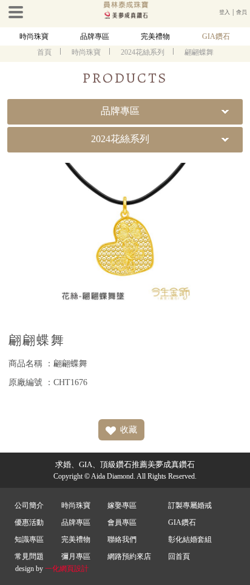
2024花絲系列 (142, 52)
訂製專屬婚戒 (190, 505)
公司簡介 (29, 505)
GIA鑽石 (216, 36)
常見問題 (29, 556)
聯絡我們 (122, 539)
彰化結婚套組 (190, 539)
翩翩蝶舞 (199, 52)
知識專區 (29, 539)
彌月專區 (75, 556)
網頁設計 (74, 568)
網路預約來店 (129, 556)
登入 (224, 12)
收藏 (128, 429)
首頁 (44, 52)
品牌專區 (94, 36)
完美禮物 (155, 36)
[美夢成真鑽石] (125, 16)
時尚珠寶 (34, 36)
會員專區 (122, 522)
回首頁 (179, 556)
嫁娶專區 (122, 505)
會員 (241, 12)
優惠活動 (29, 522)
